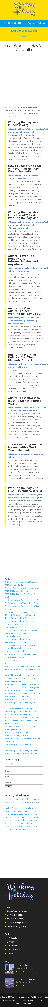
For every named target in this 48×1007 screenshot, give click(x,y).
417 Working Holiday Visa (15, 633)
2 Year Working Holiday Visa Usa (18, 639)
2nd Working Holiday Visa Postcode (19, 612)
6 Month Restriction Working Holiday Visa (22, 687)
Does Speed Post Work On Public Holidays (22, 817)
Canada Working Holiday (17, 911)
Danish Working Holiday (16, 922)
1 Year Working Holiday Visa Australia (20, 618)
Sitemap (27, 1003)
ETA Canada (12, 938)
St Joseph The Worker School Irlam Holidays (23, 814)
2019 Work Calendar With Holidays (19, 696)
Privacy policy (28, 1000)
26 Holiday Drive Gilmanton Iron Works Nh (22, 684)
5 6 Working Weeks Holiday (16, 657)
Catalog (41, 23)
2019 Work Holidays (13, 627)
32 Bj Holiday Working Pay (16, 624)
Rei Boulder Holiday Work (15, 829)
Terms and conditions (12, 1000)
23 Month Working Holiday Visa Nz (19, 690)
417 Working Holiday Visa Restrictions (20, 711)
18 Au (7, 663)
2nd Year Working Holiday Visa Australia (21, 588)
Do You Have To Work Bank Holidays (20, 811)
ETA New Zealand (14, 949)
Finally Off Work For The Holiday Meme (21, 808)
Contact (40, 1000)
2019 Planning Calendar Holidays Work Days (23, 666)
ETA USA (10, 942)
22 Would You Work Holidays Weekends (21, 648)
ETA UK (10, 953)
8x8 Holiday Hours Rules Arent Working (21, 582)
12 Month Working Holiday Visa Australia (21, 615)
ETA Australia (12, 946)
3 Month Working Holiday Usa (17, 732)
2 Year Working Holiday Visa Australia (20, 621)
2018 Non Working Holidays (16, 651)
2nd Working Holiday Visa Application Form (22, 693)
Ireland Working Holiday (16, 926)
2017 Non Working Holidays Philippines (21, 753)
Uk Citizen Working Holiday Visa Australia (22, 820)
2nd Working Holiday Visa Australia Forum (22, 603)
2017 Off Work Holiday (14, 585)
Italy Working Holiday (15, 919)
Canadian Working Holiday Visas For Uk (21, 826)
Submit (8, 787)
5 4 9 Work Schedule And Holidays (19, 708)
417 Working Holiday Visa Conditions (20, 642)
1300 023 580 (29, 31)
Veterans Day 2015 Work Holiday (18, 823)
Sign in (31, 23)
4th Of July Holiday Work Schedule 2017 (21, 600)
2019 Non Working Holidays (16, 735)
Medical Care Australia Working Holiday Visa (23, 799)
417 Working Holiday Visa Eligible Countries (22, 750)
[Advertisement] (24, 79)
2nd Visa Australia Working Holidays (19, 714)
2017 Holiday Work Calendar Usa (18, 591)
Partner (18, 1003)
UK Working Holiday (15, 915)
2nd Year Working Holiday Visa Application (22, 630)
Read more (20, 971)
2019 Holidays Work (13, 636)
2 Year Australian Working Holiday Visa (21, 645)
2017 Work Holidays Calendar (17, 699)
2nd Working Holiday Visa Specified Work (22, 654)
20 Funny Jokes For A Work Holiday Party (22, 717)
